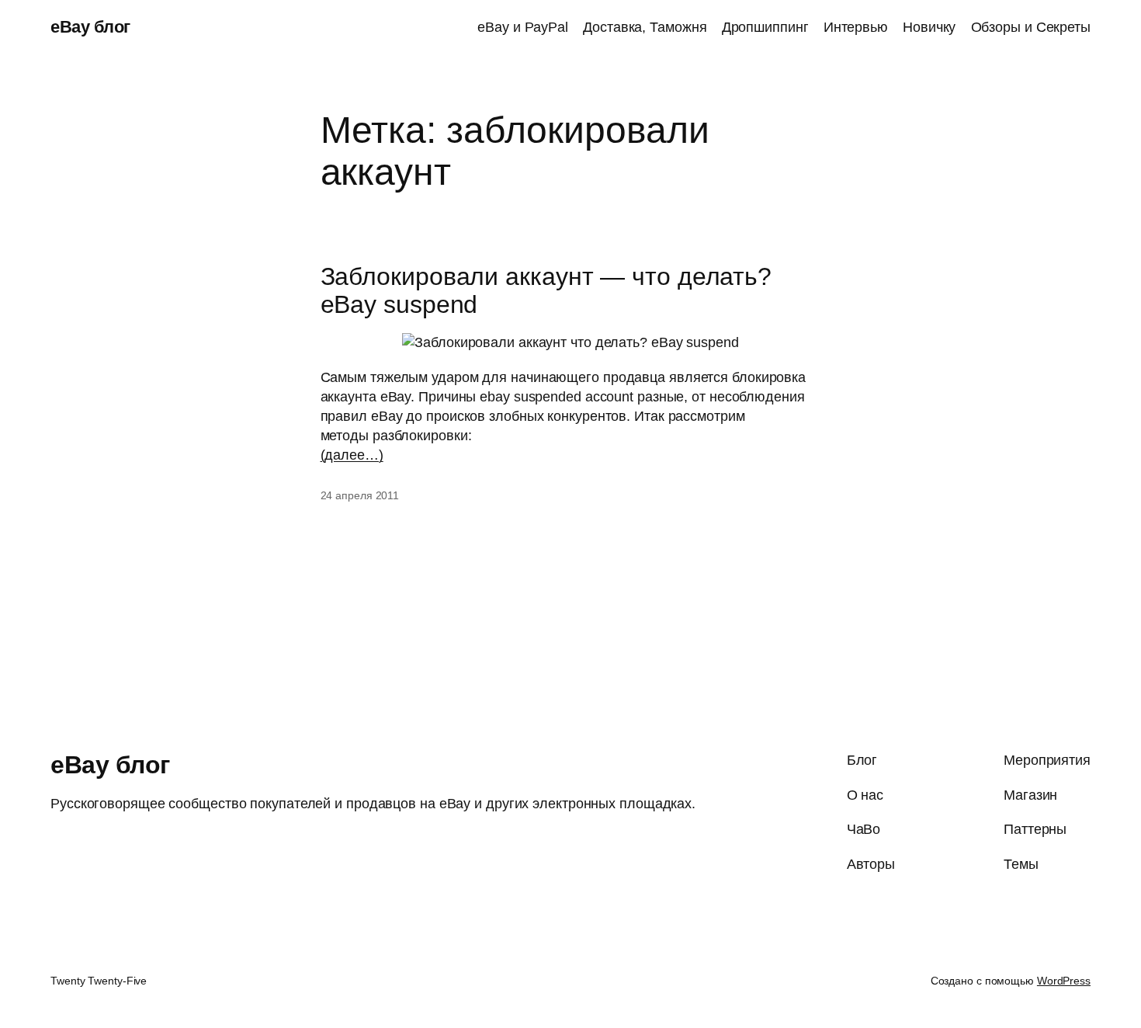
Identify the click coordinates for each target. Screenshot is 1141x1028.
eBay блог (90, 26)
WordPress (1064, 980)
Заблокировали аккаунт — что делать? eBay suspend (546, 290)
